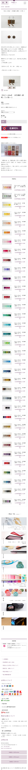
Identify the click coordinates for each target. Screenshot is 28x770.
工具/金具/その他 (22, 586)
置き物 (9, 542)
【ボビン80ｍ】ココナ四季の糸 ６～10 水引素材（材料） (19, 195)
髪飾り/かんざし (17, 529)
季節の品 (24, 543)
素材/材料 (7, 6)
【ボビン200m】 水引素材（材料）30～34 (20, 259)
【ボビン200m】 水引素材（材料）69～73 (20, 333)
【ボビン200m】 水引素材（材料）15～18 (20, 231)
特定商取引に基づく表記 (8, 662)
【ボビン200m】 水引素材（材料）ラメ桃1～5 (20, 443)
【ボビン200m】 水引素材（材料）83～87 (20, 360)
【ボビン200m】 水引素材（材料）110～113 (20, 407)
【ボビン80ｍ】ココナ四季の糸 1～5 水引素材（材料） (20, 186)
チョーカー (24, 526)
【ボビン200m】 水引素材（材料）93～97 (20, 379)
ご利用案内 (5, 659)
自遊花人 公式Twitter (14, 761)
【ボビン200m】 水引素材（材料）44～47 (20, 287)
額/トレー (14, 542)
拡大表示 (6, 90)
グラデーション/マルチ (17, 584)
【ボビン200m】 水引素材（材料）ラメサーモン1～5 (20, 434)
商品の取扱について (7, 671)
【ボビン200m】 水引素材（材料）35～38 (20, 268)
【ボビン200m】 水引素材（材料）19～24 (20, 240)
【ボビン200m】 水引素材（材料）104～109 (20, 397)
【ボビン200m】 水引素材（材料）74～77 (20, 342)
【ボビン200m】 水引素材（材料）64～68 (20, 324)
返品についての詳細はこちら (14, 137)
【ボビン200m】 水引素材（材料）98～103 (20, 388)
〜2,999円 (11, 600)
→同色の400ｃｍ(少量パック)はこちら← (10, 70)
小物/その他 (23, 542)
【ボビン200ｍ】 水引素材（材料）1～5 (19, 204)
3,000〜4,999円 (18, 600)
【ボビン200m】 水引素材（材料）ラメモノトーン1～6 (20, 490)
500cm (14, 583)
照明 (19, 542)
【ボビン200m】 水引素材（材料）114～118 (20, 416)
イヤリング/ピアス (22, 527)
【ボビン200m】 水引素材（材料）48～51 (20, 296)
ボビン (10, 584)
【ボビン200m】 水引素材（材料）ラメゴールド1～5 (20, 425)
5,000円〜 (24, 600)
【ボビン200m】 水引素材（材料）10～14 (20, 222)
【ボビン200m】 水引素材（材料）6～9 (20, 213)
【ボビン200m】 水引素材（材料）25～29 (20, 250)
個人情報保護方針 (7, 674)
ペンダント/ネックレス (15, 526)
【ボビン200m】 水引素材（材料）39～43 (20, 277)
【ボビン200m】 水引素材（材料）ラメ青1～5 (20, 480)
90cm (25, 584)
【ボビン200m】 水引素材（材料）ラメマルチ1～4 (20, 500)
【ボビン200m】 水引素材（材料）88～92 (20, 370)
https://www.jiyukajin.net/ (6, 748)
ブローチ (24, 529)
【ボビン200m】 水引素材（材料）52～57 (20, 305)
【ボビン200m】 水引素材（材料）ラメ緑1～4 (20, 471)
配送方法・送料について (8, 668)
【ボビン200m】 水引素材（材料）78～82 (20, 351)
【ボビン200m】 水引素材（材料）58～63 (20, 314)
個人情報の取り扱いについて (7, 768)
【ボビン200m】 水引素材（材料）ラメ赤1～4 (20, 462)
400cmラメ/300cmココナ (21, 583)
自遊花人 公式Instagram (14, 757)
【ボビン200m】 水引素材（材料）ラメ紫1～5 (20, 453)
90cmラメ (9, 583)
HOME (2, 6)
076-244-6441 (7, 746)
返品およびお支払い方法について (10, 665)
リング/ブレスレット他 (12, 527)
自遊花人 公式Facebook (14, 752)
